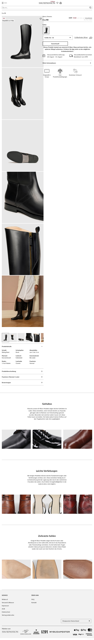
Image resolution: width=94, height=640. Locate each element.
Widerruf (5, 599)
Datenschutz (6, 612)
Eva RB (4, 13)
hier (73, 49)
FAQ (32, 599)
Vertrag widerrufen (8, 615)
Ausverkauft (55, 43)
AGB (3, 609)
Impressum (5, 605)
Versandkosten (88, 18)
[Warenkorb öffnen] (61, 3)
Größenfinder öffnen (81, 37)
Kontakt (34, 602)
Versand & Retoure (8, 602)
